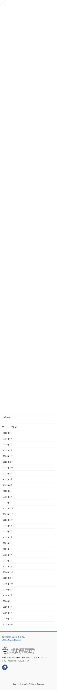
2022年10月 (8, 468)
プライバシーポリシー (11, 640)
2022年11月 (8, 462)
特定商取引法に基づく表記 (13, 637)
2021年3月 (7, 555)
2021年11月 (8, 514)
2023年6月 (7, 439)
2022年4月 (7, 485)
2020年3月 (7, 613)
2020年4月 (7, 607)
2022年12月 (8, 456)
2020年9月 (7, 589)
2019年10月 (8, 624)
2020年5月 (7, 601)
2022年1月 (7, 502)
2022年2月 (7, 497)
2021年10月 (8, 520)
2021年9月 (7, 526)
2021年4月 (7, 549)
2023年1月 (7, 450)
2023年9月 (7, 433)
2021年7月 (7, 537)
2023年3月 (7, 444)
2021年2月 (7, 560)
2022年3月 (7, 491)
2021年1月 (7, 566)
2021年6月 (7, 543)
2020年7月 (7, 595)
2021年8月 (7, 531)
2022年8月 (7, 473)
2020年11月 (8, 578)
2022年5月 (7, 479)
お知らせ (7, 417)
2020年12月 (8, 572)
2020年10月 (8, 584)
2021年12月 (8, 508)
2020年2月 (7, 619)
